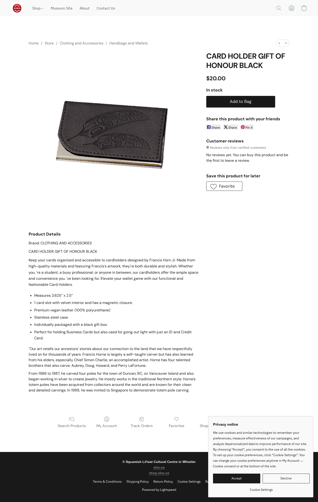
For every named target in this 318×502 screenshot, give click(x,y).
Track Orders (142, 425)
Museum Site (62, 8)
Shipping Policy (137, 481)
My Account (106, 425)
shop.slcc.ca (159, 473)
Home (34, 43)
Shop (36, 8)
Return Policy (163, 481)
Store (49, 43)
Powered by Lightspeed (159, 490)
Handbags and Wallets (128, 43)
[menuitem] (279, 43)
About (85, 8)
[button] (17, 8)
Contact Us (106, 8)
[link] (261, 487)
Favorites (176, 425)
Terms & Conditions (107, 481)
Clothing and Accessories (81, 43)
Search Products (72, 425)
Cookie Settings (189, 481)
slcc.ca (159, 467)
